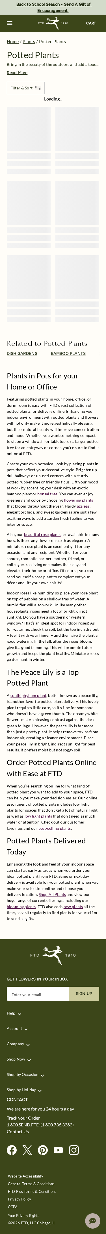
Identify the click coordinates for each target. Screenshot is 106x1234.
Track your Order (23, 1118)
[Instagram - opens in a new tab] (76, 1150)
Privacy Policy (19, 1199)
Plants (29, 41)
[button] (9, 23)
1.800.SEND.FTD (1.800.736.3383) (40, 1124)
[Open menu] (9, 23)
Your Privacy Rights (23, 1216)
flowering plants (78, 500)
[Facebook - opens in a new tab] (14, 1150)
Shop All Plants (52, 894)
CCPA (13, 1207)
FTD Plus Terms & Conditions (32, 1191)
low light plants (38, 816)
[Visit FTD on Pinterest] (45, 1150)
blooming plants (21, 906)
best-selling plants (54, 828)
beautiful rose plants (42, 534)
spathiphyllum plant (28, 695)
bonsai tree (47, 493)
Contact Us (18, 1131)
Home (13, 41)
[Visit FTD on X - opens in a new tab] (29, 1150)
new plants (73, 906)
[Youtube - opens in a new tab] (60, 1150)
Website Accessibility (25, 1176)
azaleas (83, 506)
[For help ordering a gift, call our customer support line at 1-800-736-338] (53, 23)
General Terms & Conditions (31, 1184)
